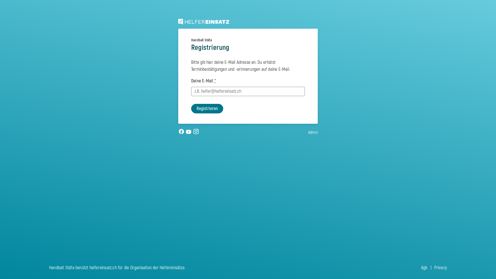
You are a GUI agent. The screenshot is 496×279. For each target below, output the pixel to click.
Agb (424, 268)
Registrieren (207, 109)
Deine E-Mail (203, 81)
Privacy (440, 268)
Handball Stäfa (201, 40)
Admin (313, 132)
